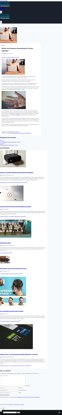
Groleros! (2, 10)
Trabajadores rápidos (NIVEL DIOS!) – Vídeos (9, 144)
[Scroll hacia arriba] (1, 409)
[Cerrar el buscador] (1, 411)
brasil (12, 133)
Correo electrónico (22, 390)
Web (19, 392)
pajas (29, 133)
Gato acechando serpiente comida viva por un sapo (10, 141)
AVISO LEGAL (17, 404)
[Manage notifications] (59, 412)
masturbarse (22, 133)
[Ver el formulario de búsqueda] (1, 12)
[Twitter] (2, 8)
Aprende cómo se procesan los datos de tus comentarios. (28, 397)
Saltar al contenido (3, 0)
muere (26, 133)
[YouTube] (3, 8)
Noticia (3, 45)
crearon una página (15, 114)
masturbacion (17, 133)
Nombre (21, 387)
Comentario (27, 385)
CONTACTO (11, 404)
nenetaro (4, 53)
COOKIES (22, 404)
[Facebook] (1, 8)
